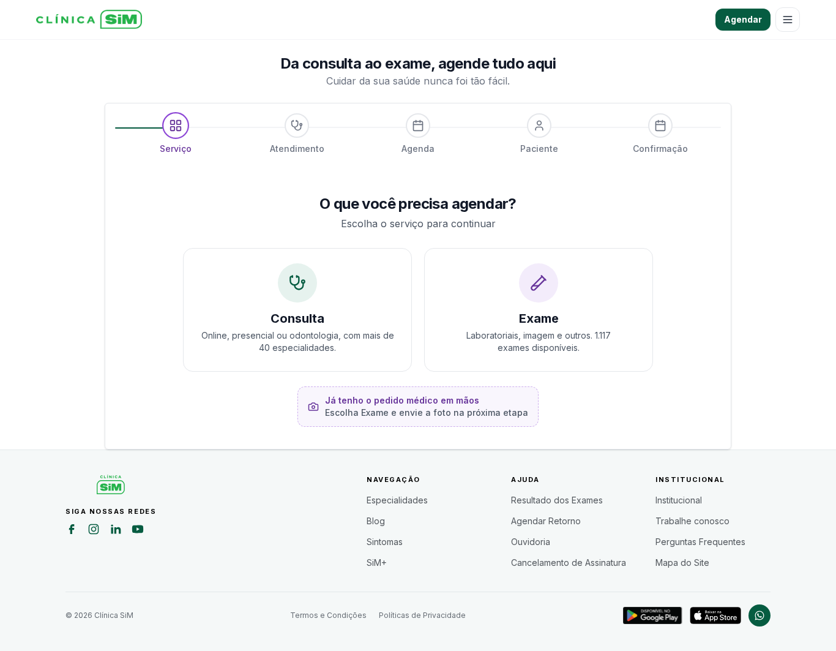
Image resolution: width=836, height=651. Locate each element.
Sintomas (385, 541)
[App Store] (715, 615)
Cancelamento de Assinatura (568, 562)
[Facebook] (71, 531)
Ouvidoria (530, 541)
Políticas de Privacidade (422, 615)
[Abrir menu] (787, 19)
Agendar (743, 19)
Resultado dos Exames (557, 500)
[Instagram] (94, 531)
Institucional (678, 500)
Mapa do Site (682, 562)
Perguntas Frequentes (700, 541)
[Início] (89, 19)
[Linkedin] (116, 531)
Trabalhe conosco (692, 521)
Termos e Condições (328, 615)
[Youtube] (138, 531)
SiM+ (377, 562)
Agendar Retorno (546, 521)
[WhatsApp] (759, 615)
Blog (376, 521)
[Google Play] (652, 615)
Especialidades (397, 500)
